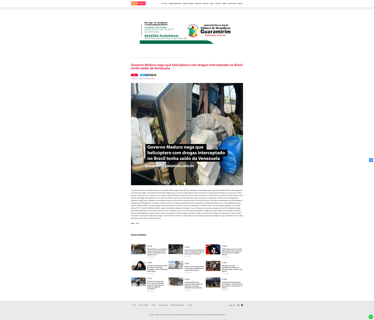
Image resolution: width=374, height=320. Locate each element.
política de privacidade (218, 315)
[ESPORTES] (198, 1)
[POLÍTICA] (218, 1)
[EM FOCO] (164, 1)
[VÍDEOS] (240, 1)
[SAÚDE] (224, 1)
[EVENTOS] (205, 1)
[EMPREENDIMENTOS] (175, 1)
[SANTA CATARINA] (188, 1)
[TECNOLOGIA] (232, 1)
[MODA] (211, 1)
